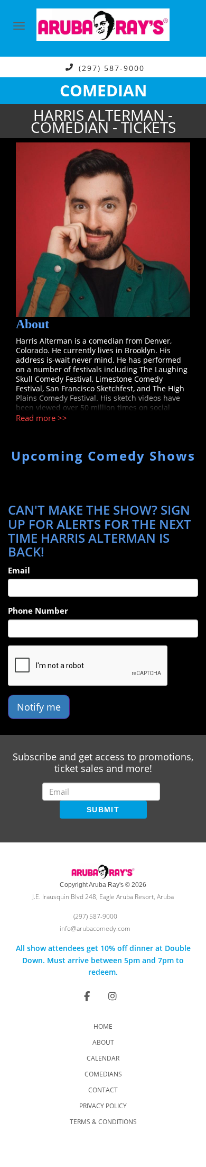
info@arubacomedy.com (95, 928)
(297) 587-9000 (112, 67)
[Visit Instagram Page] (112, 996)
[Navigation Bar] (19, 25)
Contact (103, 1089)
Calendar (103, 1058)
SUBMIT (103, 809)
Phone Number (38, 610)
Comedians (103, 1074)
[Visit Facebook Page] (87, 996)
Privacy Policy (103, 1105)
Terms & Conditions (103, 1121)
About (103, 1042)
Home (103, 1026)
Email (19, 570)
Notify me (39, 707)
